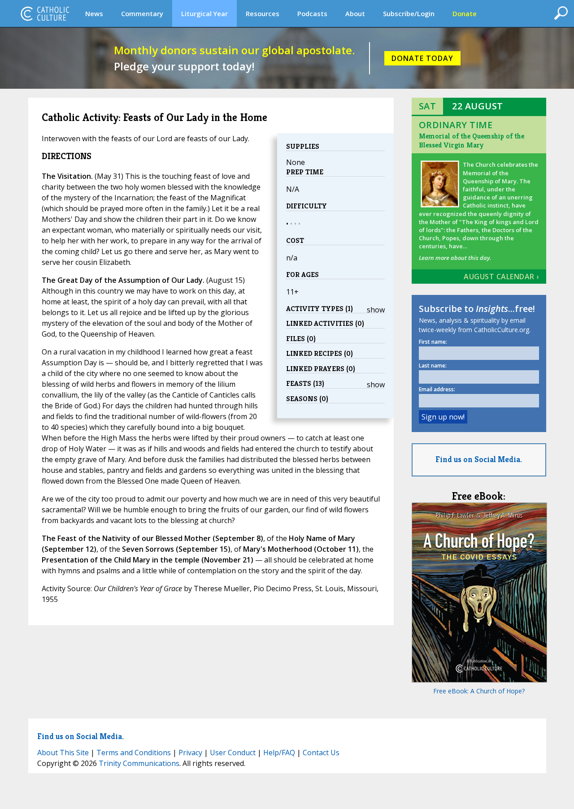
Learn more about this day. (455, 258)
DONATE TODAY (422, 58)
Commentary (142, 13)
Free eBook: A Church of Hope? (479, 691)
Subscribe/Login (409, 13)
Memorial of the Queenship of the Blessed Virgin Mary (471, 140)
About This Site (63, 752)
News (94, 13)
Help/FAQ (279, 752)
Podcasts (312, 13)
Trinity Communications (139, 763)
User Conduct (233, 752)
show (376, 310)
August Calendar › (501, 276)
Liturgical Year (204, 13)
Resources (262, 13)
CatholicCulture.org (44, 13)
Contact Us (321, 752)
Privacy (190, 752)
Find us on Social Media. (478, 459)
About (355, 13)
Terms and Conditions (133, 752)
